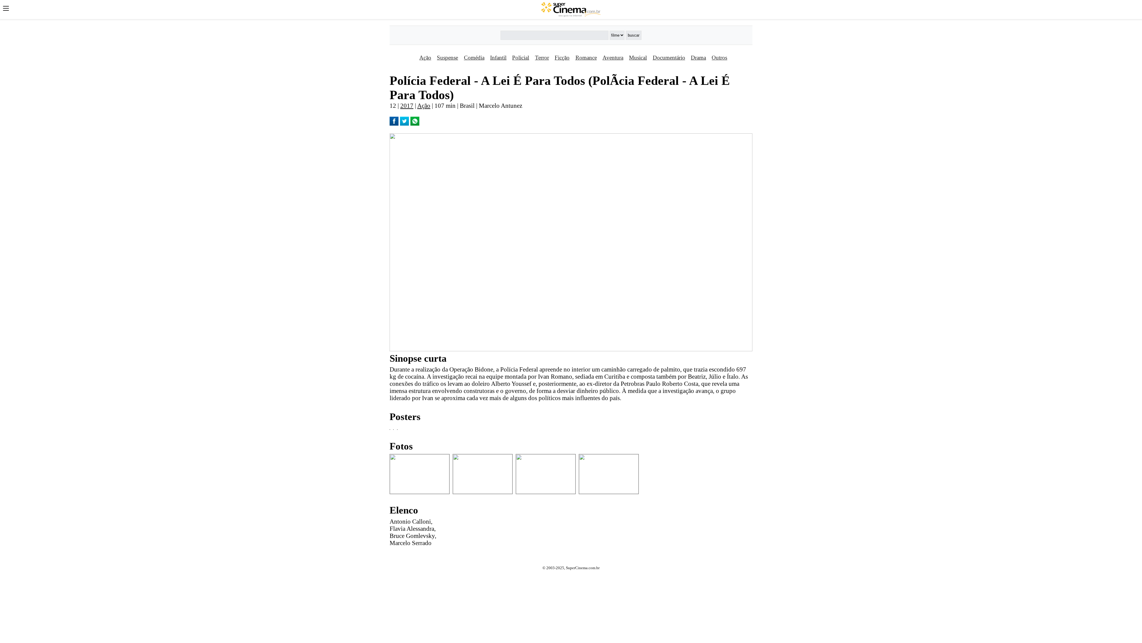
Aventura (613, 57)
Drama (698, 57)
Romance (586, 57)
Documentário (669, 57)
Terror (542, 57)
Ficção (562, 57)
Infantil (498, 57)
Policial (520, 57)
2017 (406, 105)
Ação (425, 57)
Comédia (474, 57)
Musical (638, 57)
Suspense (447, 57)
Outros (719, 57)
